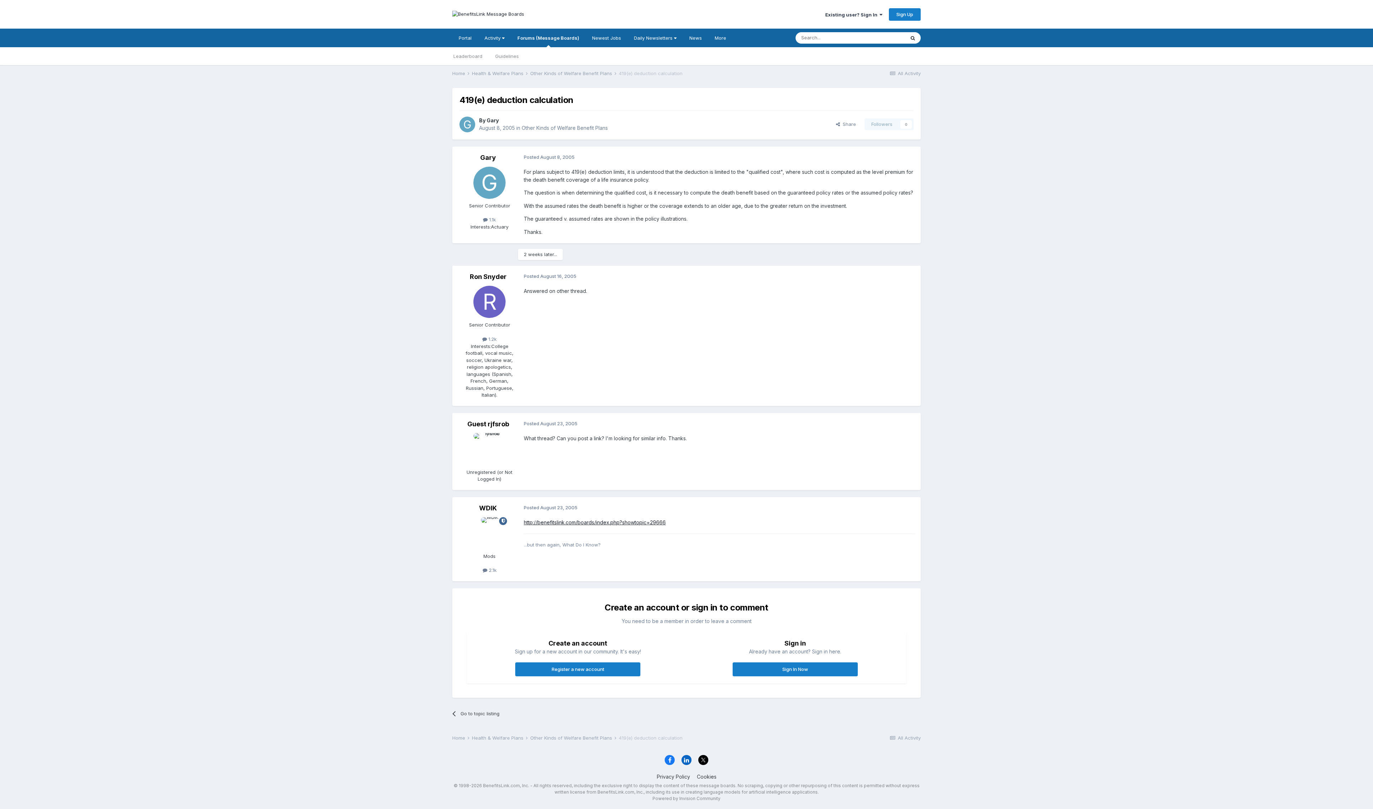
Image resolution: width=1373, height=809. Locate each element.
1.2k (492, 339)
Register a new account (578, 669)
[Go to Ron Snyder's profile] (489, 302)
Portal (465, 38)
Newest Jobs (606, 38)
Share (848, 124)
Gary (493, 120)
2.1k (492, 570)
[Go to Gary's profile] (467, 124)
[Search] (913, 38)
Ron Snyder (488, 276)
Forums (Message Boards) (548, 38)
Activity (493, 38)
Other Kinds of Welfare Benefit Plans (565, 128)
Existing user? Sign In (852, 15)
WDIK (488, 508)
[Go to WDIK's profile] (489, 533)
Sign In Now (795, 669)
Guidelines (507, 56)
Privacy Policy (673, 777)
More (720, 38)
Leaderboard (467, 56)
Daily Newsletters (654, 38)
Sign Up (904, 14)
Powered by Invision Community (686, 798)
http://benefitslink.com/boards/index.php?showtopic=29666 (595, 522)
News (695, 38)
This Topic (884, 37)
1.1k (492, 219)
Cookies (707, 777)
